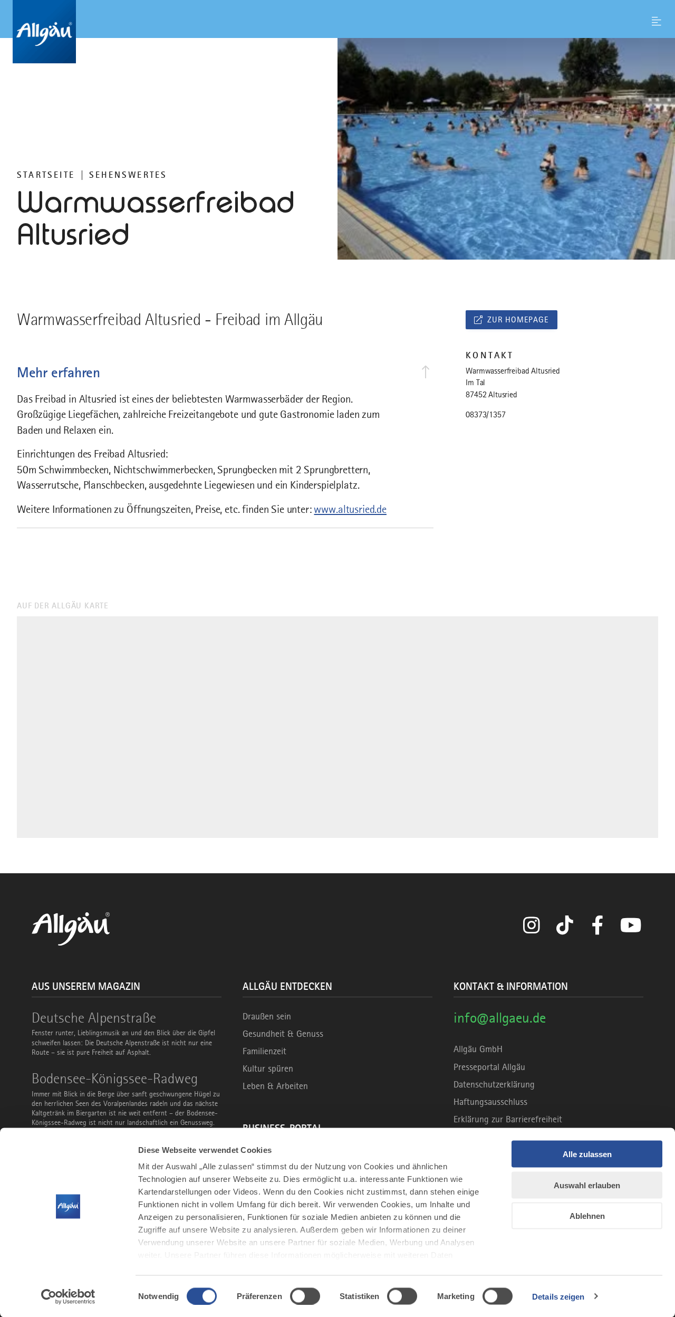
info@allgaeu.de (500, 1017)
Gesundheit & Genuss (283, 1033)
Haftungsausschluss (490, 1101)
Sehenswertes (128, 174)
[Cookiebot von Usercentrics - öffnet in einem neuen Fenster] (68, 1296)
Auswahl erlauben (587, 1184)
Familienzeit (264, 1051)
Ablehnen (587, 1215)
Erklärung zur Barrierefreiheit (508, 1119)
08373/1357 (485, 414)
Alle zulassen (587, 1154)
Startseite (46, 174)
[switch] (305, 1295)
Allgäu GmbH (478, 1049)
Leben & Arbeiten (275, 1086)
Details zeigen (558, 1296)
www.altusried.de (350, 509)
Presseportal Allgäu (489, 1067)
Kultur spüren (268, 1068)
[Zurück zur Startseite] (337, 31)
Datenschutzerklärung (494, 1084)
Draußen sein (267, 1016)
